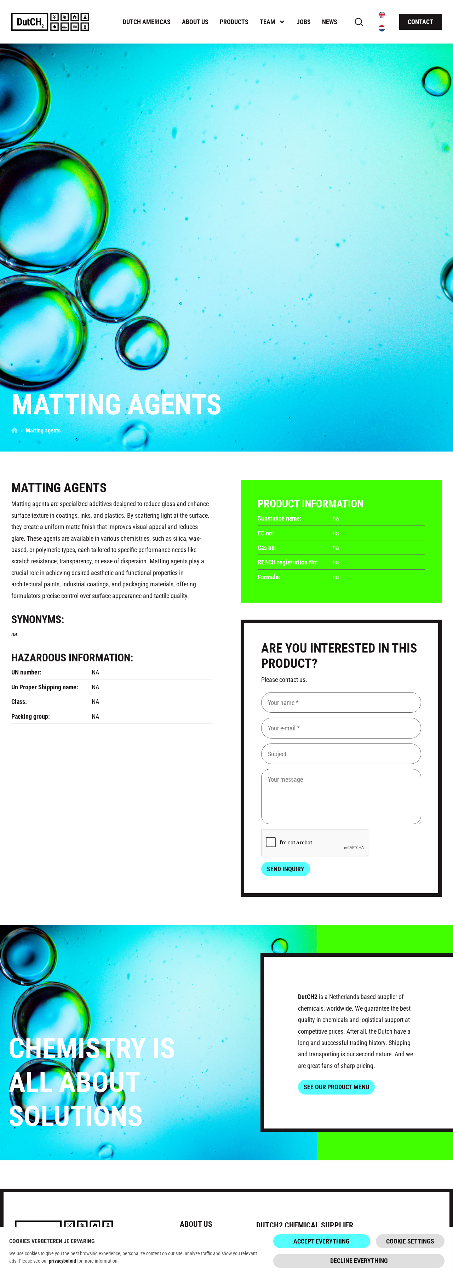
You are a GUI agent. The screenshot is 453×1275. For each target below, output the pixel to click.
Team (267, 21)
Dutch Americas (147, 21)
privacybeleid (62, 1260)
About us (195, 21)
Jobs (304, 21)
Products (234, 21)
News (329, 21)
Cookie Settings (410, 1241)
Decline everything (359, 1260)
